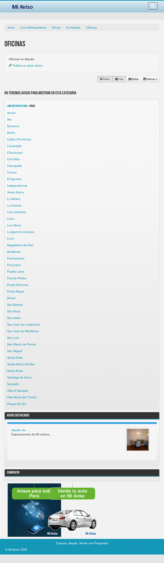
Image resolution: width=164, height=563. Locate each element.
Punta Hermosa (17, 285)
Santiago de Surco (19, 377)
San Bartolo (15, 304)
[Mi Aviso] (22, 6)
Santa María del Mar (21, 364)
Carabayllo (14, 146)
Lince (10, 218)
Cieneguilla (14, 165)
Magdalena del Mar (20, 245)
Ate (9, 119)
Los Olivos (14, 225)
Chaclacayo (15, 152)
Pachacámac (16, 258)
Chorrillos (13, 159)
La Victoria (14, 205)
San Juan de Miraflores (22, 331)
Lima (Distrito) (16, 212)
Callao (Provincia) (19, 139)
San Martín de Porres (21, 344)
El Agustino (14, 179)
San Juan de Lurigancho (23, 324)
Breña (11, 132)
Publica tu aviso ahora (27, 65)
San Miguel (14, 351)
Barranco (13, 126)
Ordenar (151, 79)
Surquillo (13, 384)
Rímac (56, 27)
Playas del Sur (16, 404)
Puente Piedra (16, 278)
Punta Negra (15, 291)
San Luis (13, 337)
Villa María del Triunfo (22, 397)
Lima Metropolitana (33, 27)
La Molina (13, 199)
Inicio (11, 27)
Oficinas (91, 27)
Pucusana (13, 265)
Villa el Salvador (18, 390)
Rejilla (135, 79)
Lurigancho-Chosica (20, 232)
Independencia (17, 185)
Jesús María (15, 192)
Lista (120, 79)
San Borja (13, 311)
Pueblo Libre (15, 271)
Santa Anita (14, 357)
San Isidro (14, 318)
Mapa (106, 79)
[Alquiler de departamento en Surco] (137, 439)
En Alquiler (73, 27)
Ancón (11, 113)
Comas (12, 172)
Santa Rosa (15, 370)
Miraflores (13, 251)
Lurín (10, 238)
